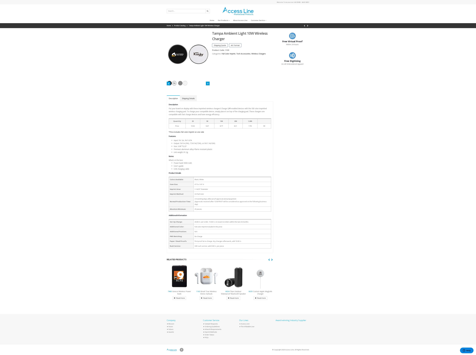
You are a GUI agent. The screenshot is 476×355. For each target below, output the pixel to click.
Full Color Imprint (228, 54)
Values (170, 329)
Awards (171, 332)
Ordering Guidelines (212, 327)
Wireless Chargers (258, 54)
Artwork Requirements (213, 329)
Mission (171, 324)
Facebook (181, 350)
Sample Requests (211, 324)
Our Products (223, 20)
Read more (180, 298)
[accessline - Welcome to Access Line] (238, 11)
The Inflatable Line (247, 327)
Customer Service (258, 20)
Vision (170, 327)
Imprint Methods (211, 332)
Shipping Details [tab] (188, 98)
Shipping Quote (220, 45)
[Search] (208, 11)
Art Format (235, 45)
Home (212, 20)
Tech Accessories (243, 54)
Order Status (209, 335)
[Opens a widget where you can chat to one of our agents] (467, 351)
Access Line (245, 324)
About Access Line (240, 20)
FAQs (206, 337)
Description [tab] (173, 98)
